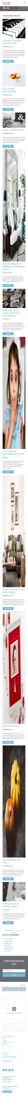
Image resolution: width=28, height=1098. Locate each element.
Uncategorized (8, 948)
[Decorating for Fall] (14, 801)
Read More (8, 61)
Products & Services (8, 1036)
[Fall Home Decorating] (14, 75)
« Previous (7, 930)
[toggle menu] (24, 2)
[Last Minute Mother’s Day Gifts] (14, 393)
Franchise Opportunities (9, 1057)
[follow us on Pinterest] (9, 1070)
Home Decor (7, 946)
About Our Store (7, 1042)
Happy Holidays (11, 726)
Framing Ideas (8, 941)
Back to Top (7, 1091)
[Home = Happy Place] (14, 120)
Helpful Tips (8, 943)
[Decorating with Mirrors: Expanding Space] (14, 205)
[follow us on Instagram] (6, 1070)
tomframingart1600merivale (11, 1028)
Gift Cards (5, 1054)
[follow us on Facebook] (3, 1070)
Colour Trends (9, 938)
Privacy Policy (6, 1088)
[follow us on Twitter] (12, 1070)
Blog (3, 1038)
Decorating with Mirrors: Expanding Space (14, 267)
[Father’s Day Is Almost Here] (14, 891)
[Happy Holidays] (14, 668)
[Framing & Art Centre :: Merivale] (15, 3)
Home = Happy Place (14, 130)
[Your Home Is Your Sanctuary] (14, 531)
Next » (14, 932)
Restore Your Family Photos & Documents (12, 313)
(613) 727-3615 (6, 1081)
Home (4, 1044)
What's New (7, 950)
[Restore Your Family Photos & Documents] (14, 298)
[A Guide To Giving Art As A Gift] (14, 28)
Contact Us (5, 1052)
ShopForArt (7, 1061)
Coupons (4, 1040)
